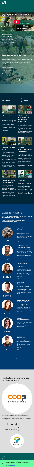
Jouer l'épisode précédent (10, 80)
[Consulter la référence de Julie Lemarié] (5, 331)
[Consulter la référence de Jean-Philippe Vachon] (6, 259)
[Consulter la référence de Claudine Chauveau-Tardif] (5, 313)
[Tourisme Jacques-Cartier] (17, 441)
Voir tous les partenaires (10, 429)
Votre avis (4, 458)
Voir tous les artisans (9, 360)
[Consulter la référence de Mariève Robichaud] (3, 277)
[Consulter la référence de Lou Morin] (7, 349)
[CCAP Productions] (17, 398)
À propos (4, 456)
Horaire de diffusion (7, 36)
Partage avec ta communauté (9, 42)
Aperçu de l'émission (7, 34)
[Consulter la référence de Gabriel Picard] (3, 296)
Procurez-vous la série (7, 39)
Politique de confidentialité (14, 465)
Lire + (18, 241)
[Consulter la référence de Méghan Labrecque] (6, 241)
